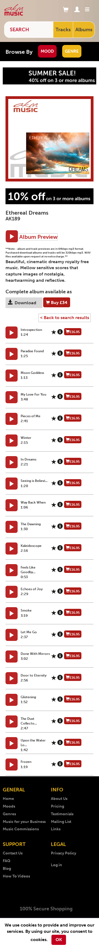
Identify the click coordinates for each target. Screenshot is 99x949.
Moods (9, 806)
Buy (58, 302)
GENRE (72, 51)
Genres (9, 814)
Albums (83, 30)
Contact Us (13, 853)
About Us (59, 798)
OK (59, 939)
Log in (56, 865)
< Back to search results (64, 317)
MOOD (47, 51)
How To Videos (16, 876)
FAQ (6, 861)
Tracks (63, 30)
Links (56, 829)
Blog (7, 868)
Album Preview (37, 237)
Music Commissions (21, 829)
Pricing (57, 806)
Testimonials (62, 814)
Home (8, 798)
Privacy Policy (63, 853)
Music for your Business (24, 821)
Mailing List (61, 821)
